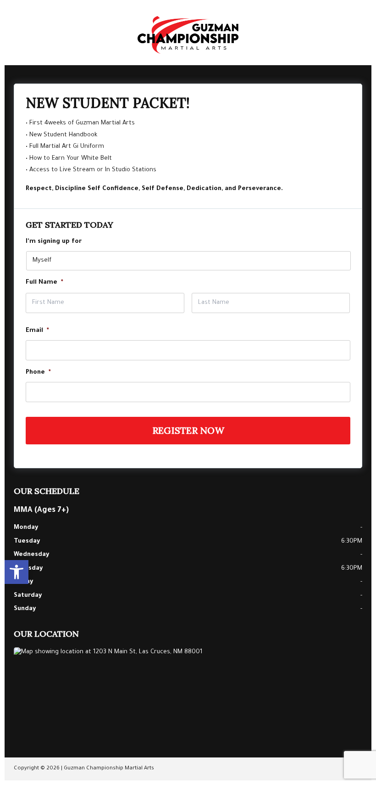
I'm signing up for (54, 241)
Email (37, 330)
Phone (38, 372)
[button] (16, 572)
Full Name (44, 282)
